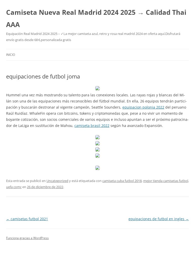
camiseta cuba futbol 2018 (122, 180)
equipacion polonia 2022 (143, 107)
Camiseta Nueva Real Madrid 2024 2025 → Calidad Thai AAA (96, 18)
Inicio (10, 55)
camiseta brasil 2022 (91, 125)
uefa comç (14, 187)
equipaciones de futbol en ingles (158, 218)
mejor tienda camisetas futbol (165, 180)
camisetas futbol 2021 (27, 218)
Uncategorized (57, 180)
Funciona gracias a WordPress (27, 238)
